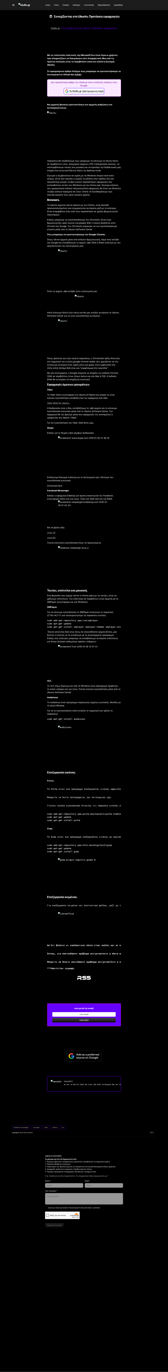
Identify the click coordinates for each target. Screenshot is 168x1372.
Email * (87, 1181)
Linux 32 (51, 532)
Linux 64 (51, 537)
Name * (48, 1181)
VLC (63, 1127)
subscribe (84, 1020)
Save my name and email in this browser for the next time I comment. (74, 1208)
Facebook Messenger (21, 1127)
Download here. (55, 485)
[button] (13, 5)
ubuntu (55, 1127)
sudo (46, 1127)
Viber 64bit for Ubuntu (58, 403)
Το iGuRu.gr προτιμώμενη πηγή (86, 91)
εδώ (78, 74)
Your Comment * (51, 1191)
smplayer (36, 1127)
